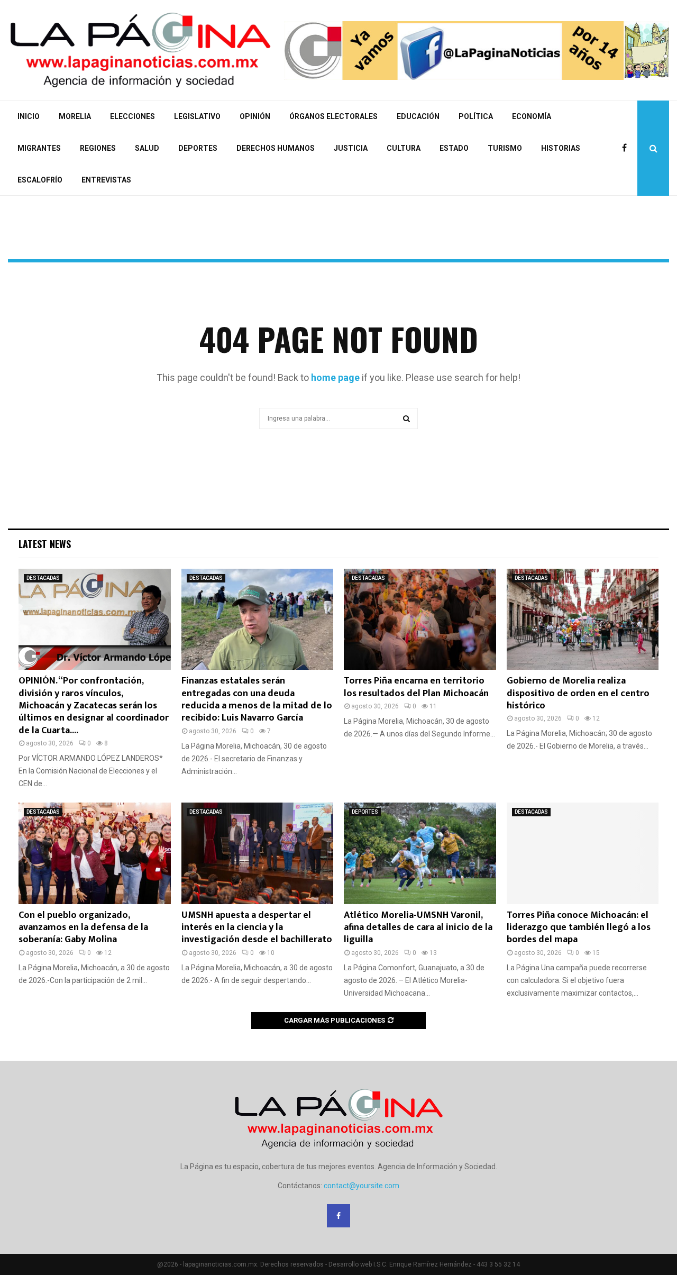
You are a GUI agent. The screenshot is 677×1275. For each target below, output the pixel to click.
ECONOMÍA (531, 116)
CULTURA (403, 148)
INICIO (28, 116)
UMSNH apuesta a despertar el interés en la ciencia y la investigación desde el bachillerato (256, 927)
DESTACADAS (43, 578)
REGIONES (98, 148)
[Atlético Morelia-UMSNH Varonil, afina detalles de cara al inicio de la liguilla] (420, 853)
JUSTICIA (351, 148)
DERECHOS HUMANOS (275, 148)
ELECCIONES (132, 116)
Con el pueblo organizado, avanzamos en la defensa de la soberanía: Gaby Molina (83, 927)
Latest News (45, 544)
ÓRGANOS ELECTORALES (333, 116)
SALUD (147, 148)
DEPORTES (197, 148)
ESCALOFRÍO (39, 180)
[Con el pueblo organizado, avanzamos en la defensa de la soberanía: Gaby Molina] (95, 853)
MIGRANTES (39, 148)
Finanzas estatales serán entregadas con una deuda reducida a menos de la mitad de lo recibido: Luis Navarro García (256, 699)
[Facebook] (627, 148)
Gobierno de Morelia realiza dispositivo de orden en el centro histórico (578, 693)
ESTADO (454, 148)
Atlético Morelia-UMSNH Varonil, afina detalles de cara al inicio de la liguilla (418, 927)
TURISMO (505, 148)
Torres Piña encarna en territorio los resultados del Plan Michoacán (416, 687)
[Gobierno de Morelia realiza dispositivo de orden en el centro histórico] (583, 619)
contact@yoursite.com (361, 1185)
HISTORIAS (560, 148)
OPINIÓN (255, 116)
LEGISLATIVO (197, 116)
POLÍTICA (476, 116)
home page (335, 377)
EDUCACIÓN (418, 116)
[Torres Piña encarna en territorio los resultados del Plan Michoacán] (420, 619)
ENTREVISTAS (106, 180)
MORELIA (75, 116)
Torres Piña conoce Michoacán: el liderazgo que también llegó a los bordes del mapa (579, 927)
